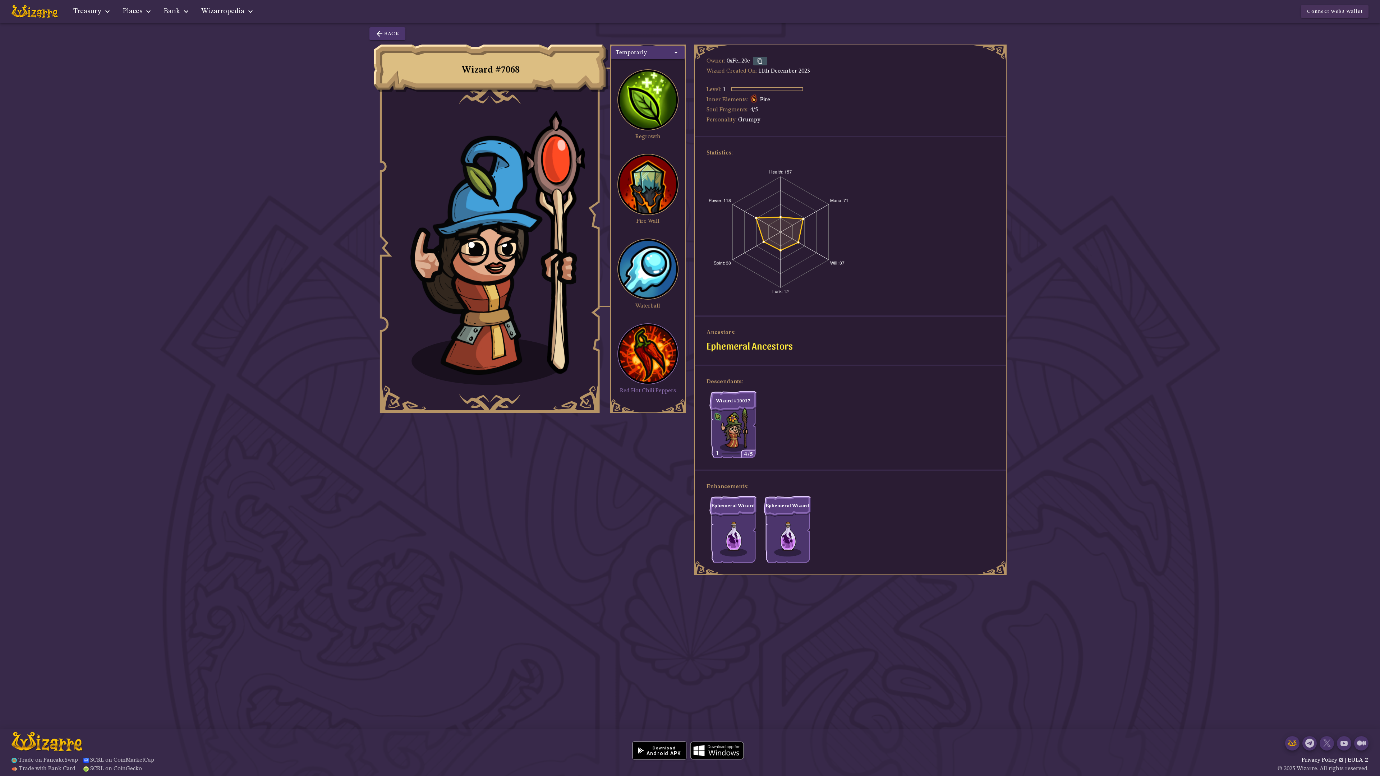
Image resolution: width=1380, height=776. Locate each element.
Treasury (88, 11)
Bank (173, 11)
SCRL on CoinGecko (116, 769)
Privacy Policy (1320, 760)
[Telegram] (1309, 743)
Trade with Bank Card (47, 769)
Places (133, 11)
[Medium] (1361, 743)
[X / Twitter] (1327, 743)
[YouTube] (1344, 743)
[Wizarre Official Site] (1292, 743)
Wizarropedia (223, 11)
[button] (648, 52)
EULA (1356, 760)
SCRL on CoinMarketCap (122, 760)
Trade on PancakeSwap (48, 760)
